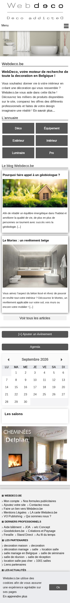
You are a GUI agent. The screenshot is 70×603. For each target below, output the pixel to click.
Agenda (35, 347)
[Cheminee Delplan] (34, 480)
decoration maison (15, 545)
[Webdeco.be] (35, 18)
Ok (58, 587)
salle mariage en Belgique (20, 553)
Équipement (51, 128)
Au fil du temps (45, 535)
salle (35, 549)
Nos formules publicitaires (39, 501)
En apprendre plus (15, 596)
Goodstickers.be (14, 531)
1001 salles (43, 561)
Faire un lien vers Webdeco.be (23, 509)
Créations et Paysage (41, 531)
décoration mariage (16, 549)
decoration (38, 545)
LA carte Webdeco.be (43, 512)
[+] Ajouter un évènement (35, 334)
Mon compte (11, 501)
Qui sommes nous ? (38, 516)
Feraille (8, 535)
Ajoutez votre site (15, 505)
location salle (50, 549)
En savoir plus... (44, 110)
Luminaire (18, 153)
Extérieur (18, 141)
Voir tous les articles (35, 318)
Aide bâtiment (12, 527)
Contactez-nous (39, 505)
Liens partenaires (15, 564)
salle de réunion (14, 557)
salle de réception (39, 557)
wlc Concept (42, 527)
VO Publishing (13, 516)
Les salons (14, 414)
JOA (28, 527)
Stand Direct (25, 535)
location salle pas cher (18, 561)
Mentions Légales (15, 512)
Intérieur (51, 141)
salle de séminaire (52, 553)
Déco (18, 128)
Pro (51, 153)
